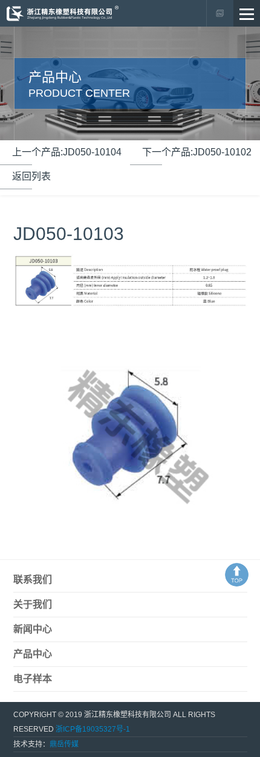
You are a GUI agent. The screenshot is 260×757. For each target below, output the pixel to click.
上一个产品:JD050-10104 (67, 152)
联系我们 (32, 579)
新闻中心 (32, 629)
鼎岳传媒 (64, 744)
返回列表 (31, 176)
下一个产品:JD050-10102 (197, 152)
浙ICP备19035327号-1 (93, 729)
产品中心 (32, 654)
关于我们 (32, 604)
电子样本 (32, 679)
